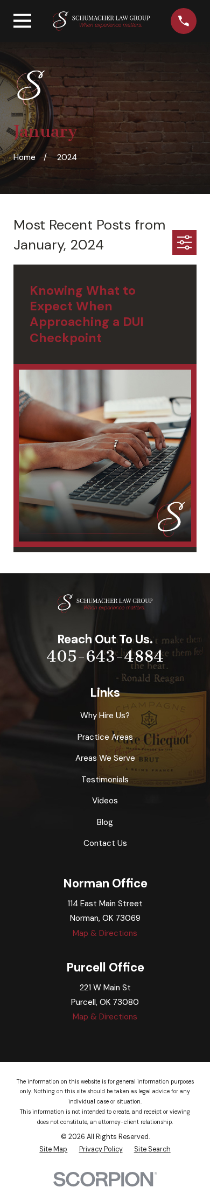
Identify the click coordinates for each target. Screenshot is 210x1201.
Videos (105, 800)
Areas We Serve (105, 758)
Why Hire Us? (105, 715)
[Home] (101, 21)
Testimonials (105, 779)
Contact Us (105, 843)
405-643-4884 (105, 656)
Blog (105, 822)
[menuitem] (53, 1149)
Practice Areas (105, 737)
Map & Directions (105, 933)
